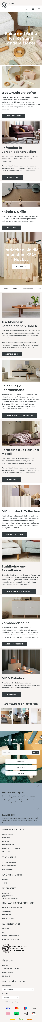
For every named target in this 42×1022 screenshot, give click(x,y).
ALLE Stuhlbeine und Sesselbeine (18, 591)
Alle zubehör (11, 694)
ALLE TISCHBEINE (11, 354)
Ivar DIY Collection (14, 534)
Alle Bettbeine (11, 479)
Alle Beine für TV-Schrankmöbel (19, 415)
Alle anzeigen (11, 228)
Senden (35, 753)
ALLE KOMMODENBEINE (14, 644)
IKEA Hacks (21, 266)
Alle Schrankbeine (13, 116)
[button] (21, 716)
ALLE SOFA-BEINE (12, 177)
